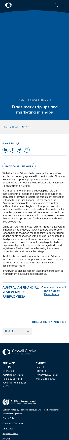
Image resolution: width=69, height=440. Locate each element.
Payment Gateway (11, 433)
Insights (26, 127)
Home (6, 127)
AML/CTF (7, 439)
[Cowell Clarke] (19, 352)
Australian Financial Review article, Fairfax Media (55, 291)
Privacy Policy (9, 418)
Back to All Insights (19, 166)
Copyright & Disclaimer (13, 423)
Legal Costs (8, 428)
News (15, 127)
